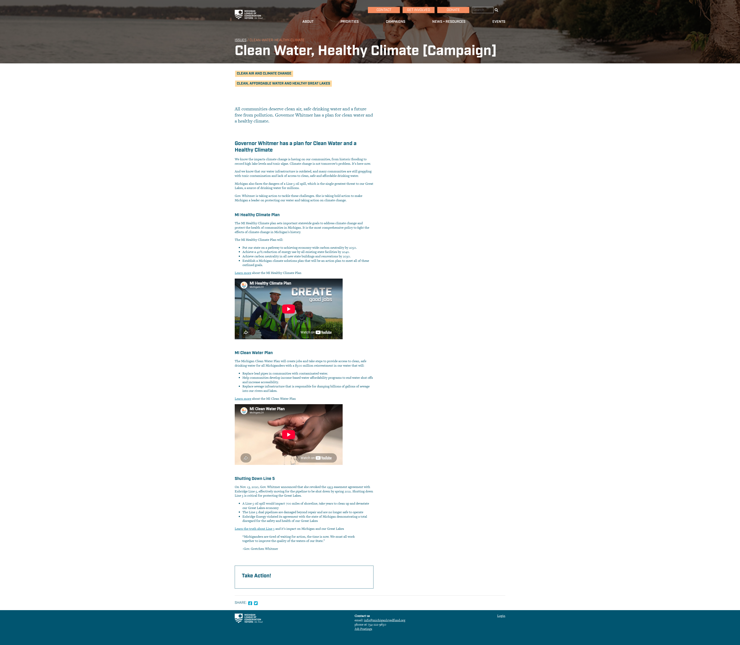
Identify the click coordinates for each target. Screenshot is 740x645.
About (308, 21)
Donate (453, 10)
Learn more (243, 272)
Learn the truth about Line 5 (255, 528)
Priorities (350, 21)
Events (498, 21)
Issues (240, 40)
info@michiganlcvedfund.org (384, 620)
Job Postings (363, 629)
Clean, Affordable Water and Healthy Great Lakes (283, 83)
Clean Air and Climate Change (264, 73)
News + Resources (448, 21)
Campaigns (395, 21)
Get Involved (418, 10)
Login (501, 615)
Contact (384, 10)
